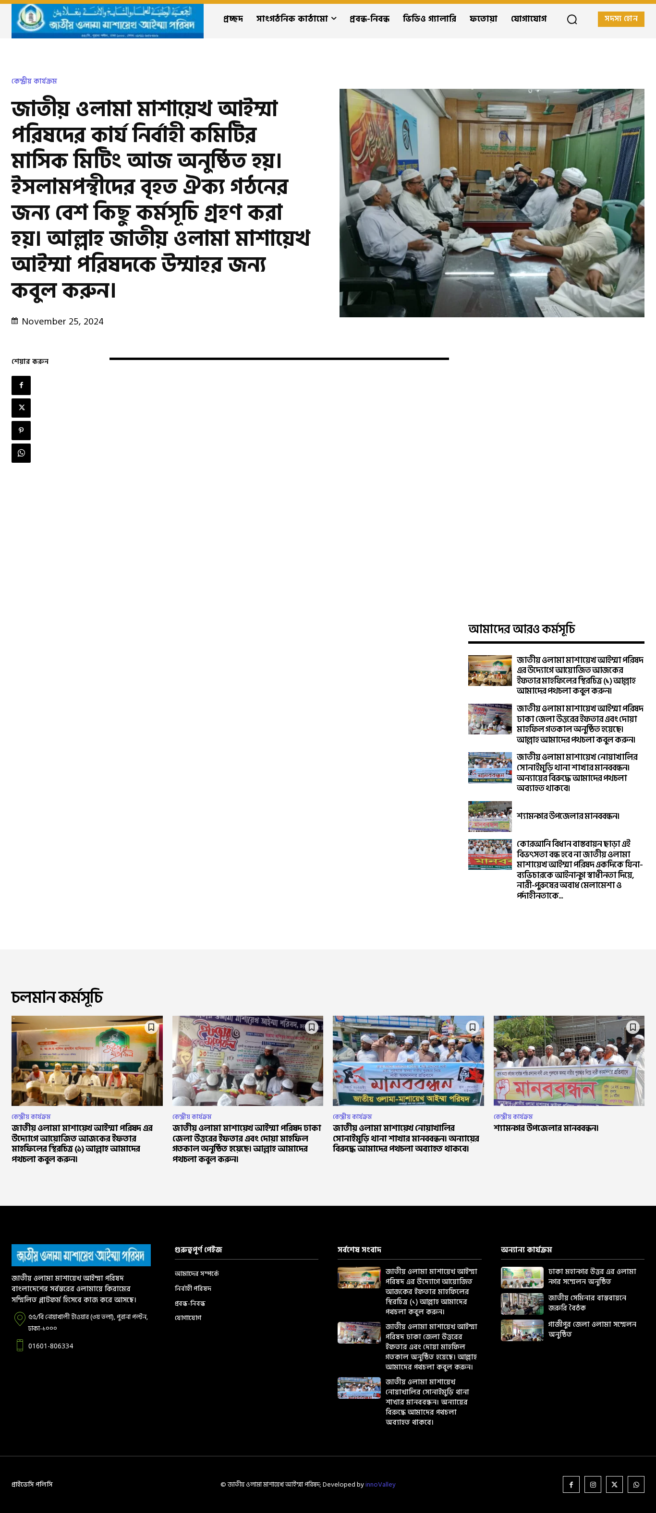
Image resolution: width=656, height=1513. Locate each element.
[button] (572, 19)
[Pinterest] (21, 430)
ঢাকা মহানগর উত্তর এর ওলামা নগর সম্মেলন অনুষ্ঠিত (592, 1277)
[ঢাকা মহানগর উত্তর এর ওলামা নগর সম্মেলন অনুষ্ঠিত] (522, 1277)
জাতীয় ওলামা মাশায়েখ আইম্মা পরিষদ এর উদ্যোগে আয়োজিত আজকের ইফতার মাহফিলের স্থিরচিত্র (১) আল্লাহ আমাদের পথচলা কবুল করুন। (580, 675)
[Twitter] (21, 408)
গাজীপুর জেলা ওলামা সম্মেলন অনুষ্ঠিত (592, 1330)
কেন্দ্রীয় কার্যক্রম (34, 81)
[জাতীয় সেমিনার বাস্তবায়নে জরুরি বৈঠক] (522, 1304)
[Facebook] (21, 385)
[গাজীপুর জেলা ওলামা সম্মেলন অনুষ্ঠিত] (522, 1330)
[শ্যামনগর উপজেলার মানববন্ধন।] (490, 816)
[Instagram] (592, 1484)
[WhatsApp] (21, 453)
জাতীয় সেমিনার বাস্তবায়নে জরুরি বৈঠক (587, 1303)
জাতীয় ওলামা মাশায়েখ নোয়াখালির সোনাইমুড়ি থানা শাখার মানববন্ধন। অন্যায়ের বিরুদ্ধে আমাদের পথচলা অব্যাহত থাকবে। (577, 772)
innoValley (380, 1484)
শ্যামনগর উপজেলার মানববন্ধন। (568, 816)
